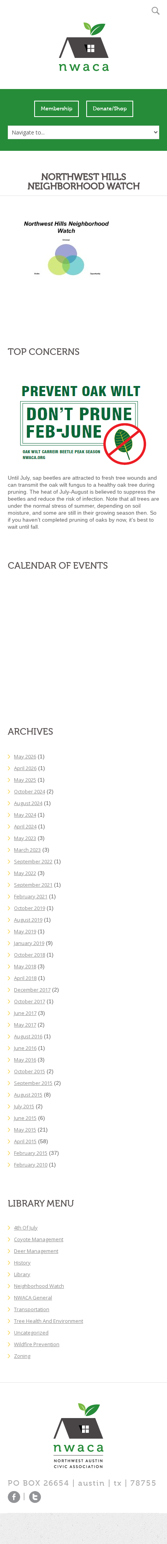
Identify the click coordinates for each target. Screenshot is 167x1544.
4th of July (26, 1227)
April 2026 (25, 768)
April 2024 (25, 826)
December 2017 (32, 989)
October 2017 (29, 1001)
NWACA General (33, 1297)
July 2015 (24, 1106)
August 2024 (28, 803)
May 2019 (25, 931)
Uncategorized (31, 1332)
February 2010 (30, 1164)
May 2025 (25, 779)
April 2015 (25, 1141)
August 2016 (28, 1036)
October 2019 (29, 908)
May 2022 (25, 873)
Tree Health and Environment (48, 1320)
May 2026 (25, 756)
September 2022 (33, 861)
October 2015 (29, 1071)
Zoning (22, 1355)
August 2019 (28, 919)
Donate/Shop (110, 109)
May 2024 (25, 814)
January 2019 (29, 943)
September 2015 (33, 1082)
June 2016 (25, 1047)
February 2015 (30, 1152)
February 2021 (30, 896)
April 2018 (25, 978)
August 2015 (28, 1094)
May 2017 (25, 1024)
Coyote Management (38, 1239)
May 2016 (25, 1059)
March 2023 (27, 849)
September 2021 (33, 884)
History (22, 1262)
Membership (56, 109)
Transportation (31, 1309)
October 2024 (29, 791)
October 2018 (29, 954)
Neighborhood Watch (39, 1285)
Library (22, 1274)
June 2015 (25, 1117)
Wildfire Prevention (36, 1344)
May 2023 (25, 838)
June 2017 (25, 1013)
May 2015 (25, 1129)
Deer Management (36, 1250)
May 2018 (25, 966)
